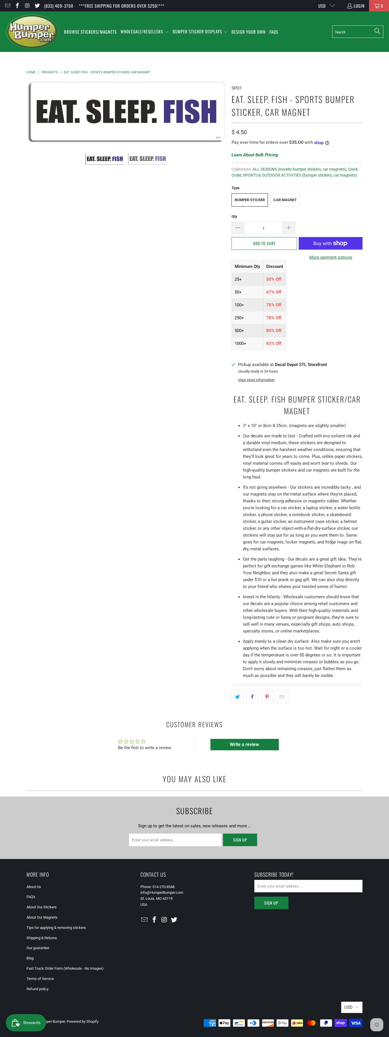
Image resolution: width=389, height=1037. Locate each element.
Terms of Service (40, 979)
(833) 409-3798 (58, 6)
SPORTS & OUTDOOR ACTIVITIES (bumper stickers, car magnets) (300, 175)
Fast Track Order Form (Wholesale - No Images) (65, 968)
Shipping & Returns (41, 938)
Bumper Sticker (250, 200)
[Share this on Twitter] (238, 697)
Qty (234, 216)
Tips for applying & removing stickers (56, 927)
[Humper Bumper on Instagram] (27, 6)
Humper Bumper (52, 1021)
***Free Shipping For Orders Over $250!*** (121, 6)
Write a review (244, 744)
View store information (256, 380)
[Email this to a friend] (282, 697)
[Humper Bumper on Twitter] (37, 6)
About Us (33, 887)
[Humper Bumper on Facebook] (17, 6)
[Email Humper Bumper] (7, 6)
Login (359, 6)
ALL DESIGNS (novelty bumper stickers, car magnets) (299, 169)
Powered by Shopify (83, 1021)
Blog (30, 958)
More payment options (330, 257)
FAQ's (30, 897)
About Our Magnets (42, 917)
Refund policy (37, 989)
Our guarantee (37, 948)
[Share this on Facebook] (252, 697)
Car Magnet (285, 200)
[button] (144, 32)
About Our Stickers (41, 907)
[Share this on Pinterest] (267, 697)
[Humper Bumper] (32, 31)
